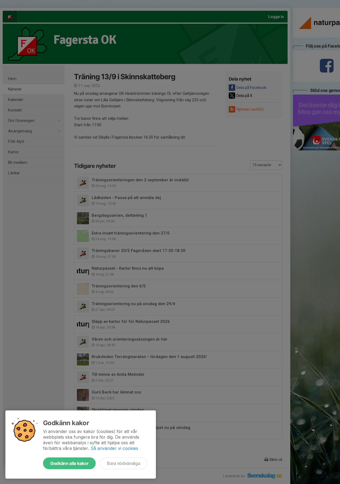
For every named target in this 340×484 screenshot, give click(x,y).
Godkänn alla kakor (69, 463)
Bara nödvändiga (123, 463)
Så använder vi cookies (114, 448)
